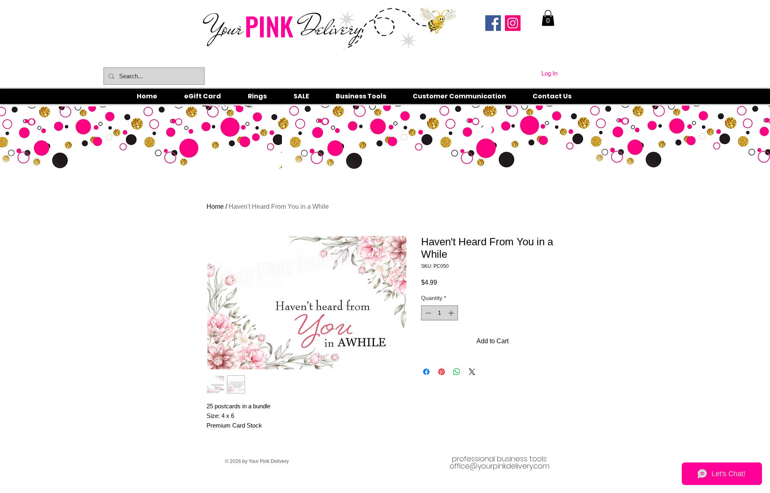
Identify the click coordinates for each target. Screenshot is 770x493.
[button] (266, 96)
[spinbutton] (439, 313)
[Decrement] (427, 313)
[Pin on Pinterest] (441, 372)
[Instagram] (513, 23)
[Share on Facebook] (426, 372)
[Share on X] (472, 372)
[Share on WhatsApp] (457, 372)
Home (215, 206)
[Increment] (452, 313)
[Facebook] (493, 23)
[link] (548, 18)
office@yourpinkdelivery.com (499, 466)
